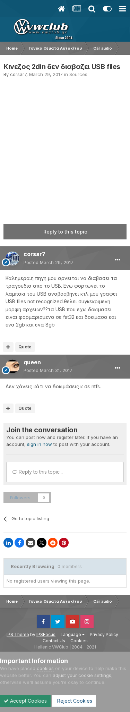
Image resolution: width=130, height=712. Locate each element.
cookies (45, 668)
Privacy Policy (104, 634)
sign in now (39, 444)
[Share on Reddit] (53, 543)
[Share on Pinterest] (64, 543)
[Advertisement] (65, 146)
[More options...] (117, 260)
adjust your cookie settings (82, 675)
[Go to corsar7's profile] (12, 258)
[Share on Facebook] (19, 543)
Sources (78, 74)
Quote (25, 346)
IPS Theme (18, 634)
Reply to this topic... (40, 472)
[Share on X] (41, 543)
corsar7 (18, 74)
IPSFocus (45, 634)
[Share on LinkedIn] (8, 543)
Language (71, 634)
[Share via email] (30, 543)
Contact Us (54, 640)
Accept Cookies (28, 701)
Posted (48, 262)
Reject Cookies (74, 701)
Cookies (79, 640)
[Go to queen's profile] (12, 366)
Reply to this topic (65, 232)
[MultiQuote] (8, 347)
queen (32, 362)
